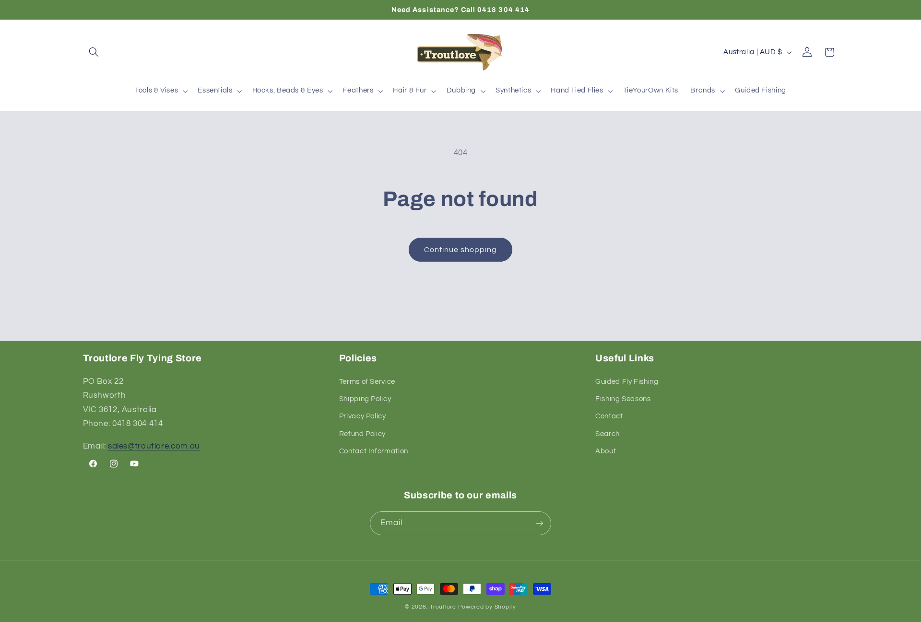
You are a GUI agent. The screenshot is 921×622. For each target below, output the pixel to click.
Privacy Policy (362, 416)
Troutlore (444, 607)
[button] (94, 52)
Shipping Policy (365, 399)
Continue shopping (460, 249)
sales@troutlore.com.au (154, 446)
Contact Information (373, 451)
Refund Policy (362, 434)
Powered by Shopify (487, 607)
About (605, 451)
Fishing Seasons (622, 399)
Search (607, 434)
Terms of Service (367, 381)
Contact (609, 416)
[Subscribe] (540, 523)
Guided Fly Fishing (626, 381)
